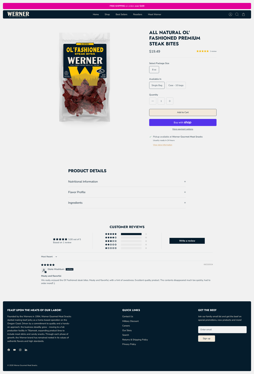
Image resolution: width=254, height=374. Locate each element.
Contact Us (127, 316)
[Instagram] (20, 349)
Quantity (153, 94)
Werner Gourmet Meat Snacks (25, 365)
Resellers (137, 14)
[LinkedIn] (26, 349)
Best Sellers (121, 14)
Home (96, 14)
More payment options (182, 129)
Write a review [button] (187, 240)
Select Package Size (159, 63)
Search (125, 334)
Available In (155, 79)
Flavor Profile (76, 192)
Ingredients (75, 203)
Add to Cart (183, 112)
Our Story (127, 330)
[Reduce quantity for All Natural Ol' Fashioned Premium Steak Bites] (152, 101)
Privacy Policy (129, 344)
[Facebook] (9, 349)
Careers (126, 325)
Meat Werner (154, 14)
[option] (84, 77)
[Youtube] (14, 349)
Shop (107, 14)
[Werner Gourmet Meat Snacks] (18, 14)
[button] (111, 234)
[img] (48, 264)
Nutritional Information (83, 182)
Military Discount (130, 321)
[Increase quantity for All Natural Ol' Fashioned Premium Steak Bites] (169, 101)
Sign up (206, 338)
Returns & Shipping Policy (135, 339)
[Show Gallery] (84, 77)
